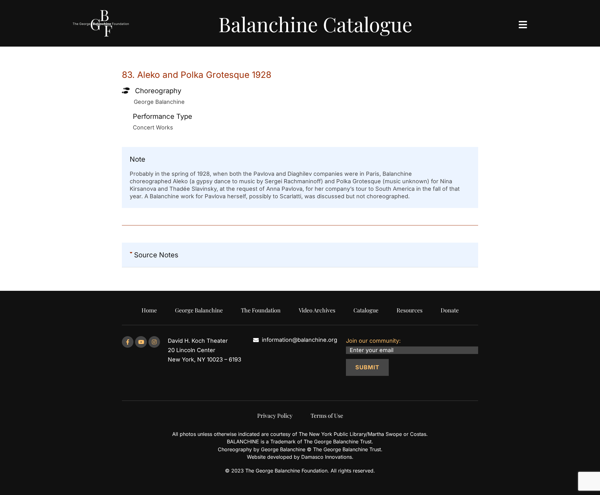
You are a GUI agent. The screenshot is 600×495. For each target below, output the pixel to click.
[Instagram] (154, 342)
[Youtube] (141, 342)
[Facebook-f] (127, 342)
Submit (367, 367)
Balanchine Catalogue (315, 24)
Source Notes (156, 255)
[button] (300, 255)
